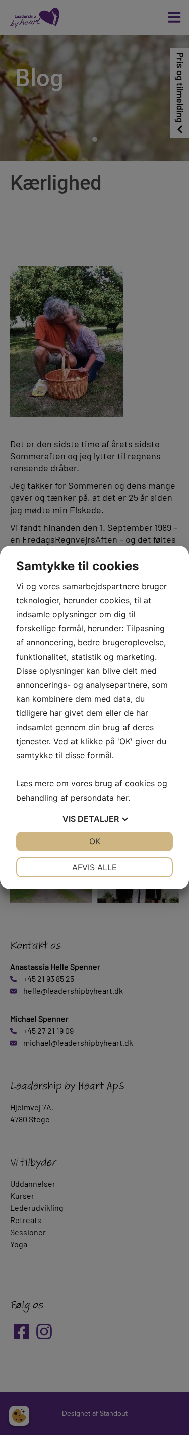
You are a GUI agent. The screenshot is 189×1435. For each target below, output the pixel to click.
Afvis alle (94, 867)
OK (94, 841)
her (122, 798)
